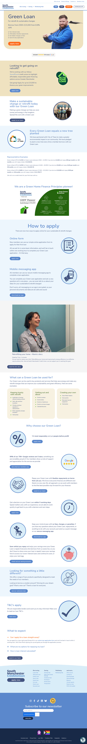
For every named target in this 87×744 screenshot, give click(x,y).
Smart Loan (36, 680)
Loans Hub (35, 672)
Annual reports (70, 682)
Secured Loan (36, 686)
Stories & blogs (70, 678)
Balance (69, 680)
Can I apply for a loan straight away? (24, 637)
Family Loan (36, 676)
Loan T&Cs (40, 738)
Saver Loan (35, 678)
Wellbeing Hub (39, 6)
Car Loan (35, 682)
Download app (70, 676)
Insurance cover (24, 738)
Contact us (73, 1)
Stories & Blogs (65, 1)
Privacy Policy (33, 738)
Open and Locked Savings (48, 675)
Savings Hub (47, 672)
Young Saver (47, 683)
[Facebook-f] (34, 701)
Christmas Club (48, 678)
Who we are (57, 1)
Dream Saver (47, 681)
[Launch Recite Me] (83, 740)
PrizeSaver (47, 679)
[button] (43, 55)
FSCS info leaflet (71, 686)
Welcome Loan (36, 674)
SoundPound (14, 74)
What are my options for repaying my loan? (27, 647)
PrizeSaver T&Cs (49, 738)
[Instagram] (30, 701)
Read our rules (70, 684)
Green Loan (36, 684)
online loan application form (46, 640)
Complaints (57, 738)
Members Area (80, 1)
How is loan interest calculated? (23, 651)
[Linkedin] (42, 701)
